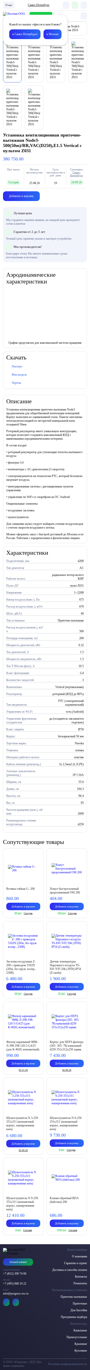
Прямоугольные (76, 1337)
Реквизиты (80, 1283)
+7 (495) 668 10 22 (14, 1283)
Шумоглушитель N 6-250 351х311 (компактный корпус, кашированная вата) (66, 1123)
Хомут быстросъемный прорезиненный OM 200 (65, 890)
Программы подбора (74, 1317)
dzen (15, 1302)
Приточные (80, 1303)
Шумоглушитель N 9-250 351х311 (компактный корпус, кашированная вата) (22, 1203)
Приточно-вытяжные (73, 1297)
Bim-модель (19, 374)
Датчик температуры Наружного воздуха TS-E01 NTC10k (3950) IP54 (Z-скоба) (65, 967)
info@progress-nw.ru (15, 1293)
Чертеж (16, 383)
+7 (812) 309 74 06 (14, 1273)
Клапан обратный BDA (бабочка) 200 (64, 1200)
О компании (79, 1256)
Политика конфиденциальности (67, 1364)
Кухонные (80, 1350)
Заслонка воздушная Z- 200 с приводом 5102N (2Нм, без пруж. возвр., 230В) (21, 967)
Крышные (80, 1344)
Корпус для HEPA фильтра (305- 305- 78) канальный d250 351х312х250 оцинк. (66, 1045)
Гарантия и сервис (75, 1263)
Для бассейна (78, 1310)
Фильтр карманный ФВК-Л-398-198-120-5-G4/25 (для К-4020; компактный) (22, 1045)
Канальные (80, 1330)
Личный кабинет (18, 1262)
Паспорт (17, 366)
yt (6, 1302)
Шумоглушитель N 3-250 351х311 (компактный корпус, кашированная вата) (22, 1123)
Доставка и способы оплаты (69, 1270)
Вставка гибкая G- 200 (20, 888)
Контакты (81, 1276)
